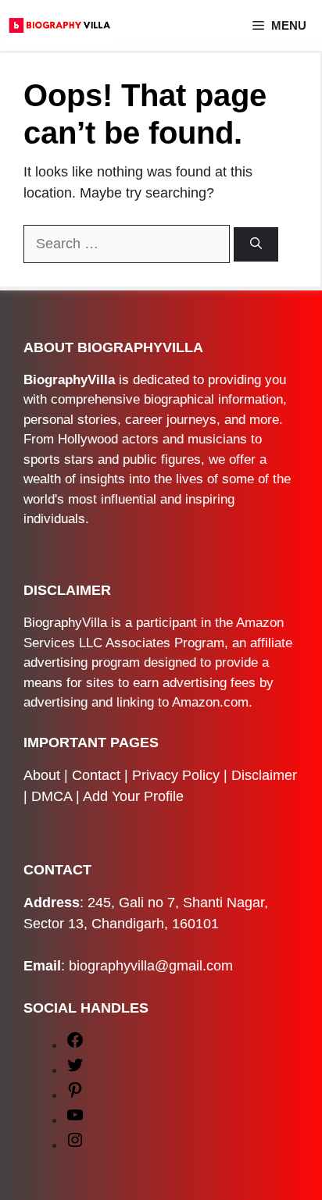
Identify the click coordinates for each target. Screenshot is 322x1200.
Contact (96, 775)
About (41, 775)
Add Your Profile (133, 796)
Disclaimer (264, 775)
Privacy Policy (176, 775)
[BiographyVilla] (59, 25)
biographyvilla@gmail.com (151, 966)
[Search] (256, 244)
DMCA (51, 796)
